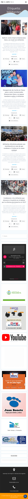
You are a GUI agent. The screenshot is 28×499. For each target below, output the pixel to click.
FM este (7, 2)
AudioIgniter (16, 278)
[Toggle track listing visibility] (23, 263)
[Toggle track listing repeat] (4, 263)
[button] (23, 266)
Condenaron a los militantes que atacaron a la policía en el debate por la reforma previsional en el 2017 (14, 200)
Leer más (14, 54)
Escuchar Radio (14, 455)
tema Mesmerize (14, 497)
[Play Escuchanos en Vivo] (5, 256)
